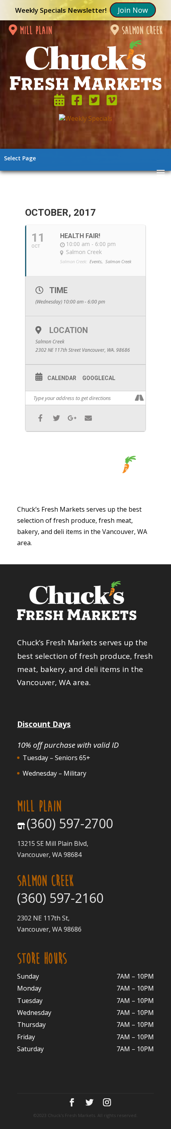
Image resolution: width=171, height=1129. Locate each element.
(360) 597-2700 (70, 823)
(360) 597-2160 (60, 897)
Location (68, 330)
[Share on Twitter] (56, 418)
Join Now (133, 10)
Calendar (61, 378)
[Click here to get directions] (139, 398)
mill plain (34, 30)
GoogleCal (98, 378)
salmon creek (141, 30)
